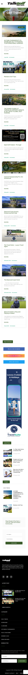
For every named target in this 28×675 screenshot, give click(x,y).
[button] (2, 4)
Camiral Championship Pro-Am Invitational (13, 177)
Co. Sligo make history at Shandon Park (18, 449)
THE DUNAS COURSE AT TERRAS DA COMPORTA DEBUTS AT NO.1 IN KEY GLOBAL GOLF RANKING (14, 111)
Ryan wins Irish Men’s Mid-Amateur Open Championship (18, 471)
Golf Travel (22, 16)
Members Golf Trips (10, 76)
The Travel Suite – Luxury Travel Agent (13, 245)
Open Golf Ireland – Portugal (12, 145)
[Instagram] (11, 576)
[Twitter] (7, 576)
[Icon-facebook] (3, 576)
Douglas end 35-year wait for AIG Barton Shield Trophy (18, 460)
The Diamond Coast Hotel (12, 280)
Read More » (6, 53)
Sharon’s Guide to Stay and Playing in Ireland (12, 312)
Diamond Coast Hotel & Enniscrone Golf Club (11, 212)
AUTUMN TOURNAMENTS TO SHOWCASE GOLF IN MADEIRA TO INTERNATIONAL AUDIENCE (13, 42)
